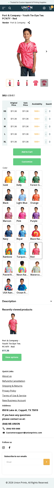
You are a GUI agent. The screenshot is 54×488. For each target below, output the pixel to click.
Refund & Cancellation (13, 381)
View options (11, 357)
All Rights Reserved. (38, 482)
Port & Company (17, 22)
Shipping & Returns (12, 385)
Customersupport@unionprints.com (24, 432)
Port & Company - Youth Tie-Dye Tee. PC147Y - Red (11, 343)
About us (7, 376)
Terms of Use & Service (14, 395)
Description (9, 301)
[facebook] (9, 447)
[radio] (8, 178)
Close (9, 8)
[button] (46, 51)
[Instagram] (3, 447)
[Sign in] (44, 8)
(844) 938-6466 (13, 428)
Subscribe (46, 462)
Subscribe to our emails (15, 456)
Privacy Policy (9, 390)
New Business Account (14, 400)
